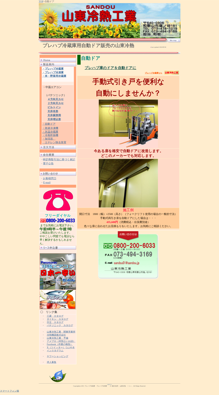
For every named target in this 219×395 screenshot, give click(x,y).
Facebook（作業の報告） (60, 344)
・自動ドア (49, 123)
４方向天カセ (56, 99)
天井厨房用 (54, 115)
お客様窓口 (49, 178)
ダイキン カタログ (57, 319)
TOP (41, 1)
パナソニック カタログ (60, 325)
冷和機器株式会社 (56, 335)
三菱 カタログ (55, 316)
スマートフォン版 (9, 391)
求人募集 (51, 362)
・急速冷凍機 (50, 128)
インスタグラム (55, 350)
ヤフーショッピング (57, 356)
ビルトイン (54, 107)
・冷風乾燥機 (50, 135)
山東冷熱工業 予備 (57, 338)
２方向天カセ (56, 103)
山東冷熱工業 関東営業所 (61, 332)
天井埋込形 (54, 119)
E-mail (47, 182)
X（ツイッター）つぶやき (61, 347)
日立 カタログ (55, 322)
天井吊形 (53, 111)
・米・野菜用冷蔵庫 (54, 75)
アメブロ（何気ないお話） (61, 341)
